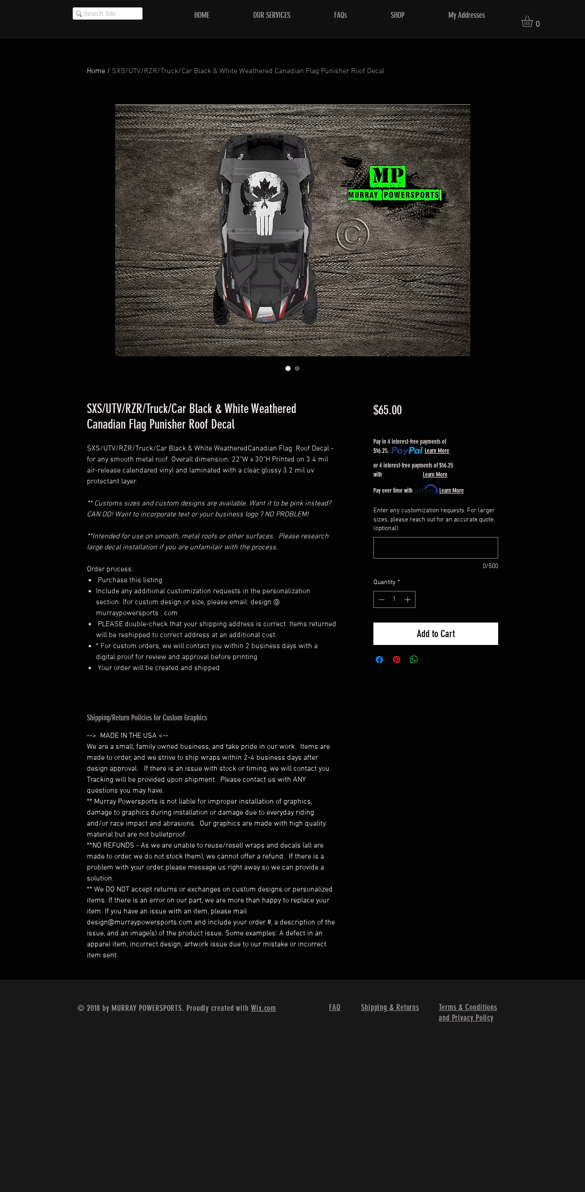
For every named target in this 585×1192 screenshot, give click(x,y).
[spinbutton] (394, 599)
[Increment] (408, 599)
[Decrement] (380, 599)
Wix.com (263, 1008)
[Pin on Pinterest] (396, 659)
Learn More (437, 451)
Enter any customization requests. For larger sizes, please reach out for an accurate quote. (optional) (434, 519)
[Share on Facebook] (379, 659)
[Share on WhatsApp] (414, 659)
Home (96, 71)
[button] (533, 21)
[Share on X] (431, 659)
